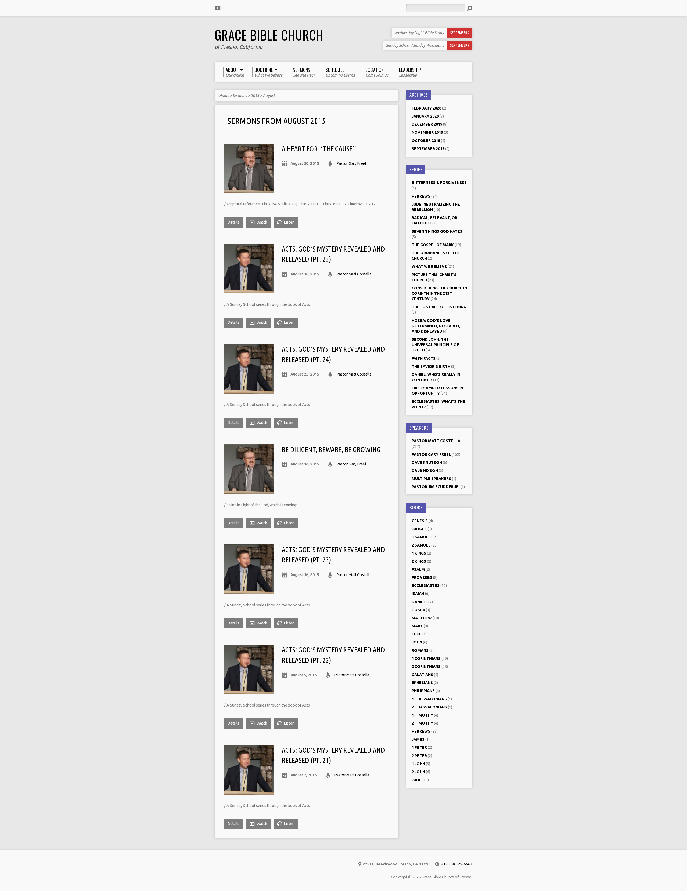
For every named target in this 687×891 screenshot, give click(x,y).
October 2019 (426, 141)
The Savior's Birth (431, 366)
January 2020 (425, 116)
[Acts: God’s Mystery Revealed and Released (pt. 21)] (249, 791)
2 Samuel (421, 545)
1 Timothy (422, 715)
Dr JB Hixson (425, 470)
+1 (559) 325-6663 (456, 864)
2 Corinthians (426, 666)
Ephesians (422, 683)
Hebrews (421, 196)
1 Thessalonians (429, 699)
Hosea (418, 610)
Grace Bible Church (269, 35)
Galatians (422, 674)
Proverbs (422, 577)
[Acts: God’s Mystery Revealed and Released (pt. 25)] (249, 290)
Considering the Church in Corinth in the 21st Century (439, 293)
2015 (255, 95)
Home (224, 95)
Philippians (423, 691)
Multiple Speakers (431, 479)
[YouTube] (217, 7)
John (417, 642)
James (418, 739)
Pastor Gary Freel (351, 163)
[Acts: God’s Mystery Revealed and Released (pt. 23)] (249, 591)
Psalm (418, 569)
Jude (417, 780)
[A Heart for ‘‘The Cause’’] (249, 190)
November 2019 (427, 132)
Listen (288, 222)
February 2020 (426, 108)
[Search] (469, 8)
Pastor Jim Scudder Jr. (436, 487)
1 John (418, 764)
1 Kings (419, 553)
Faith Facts (424, 358)
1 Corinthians (426, 658)
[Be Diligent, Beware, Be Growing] (249, 491)
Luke (417, 634)
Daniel (419, 602)
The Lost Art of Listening (439, 307)
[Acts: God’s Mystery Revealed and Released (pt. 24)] (249, 390)
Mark (417, 626)
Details (233, 222)
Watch (261, 222)
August (269, 95)
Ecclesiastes (426, 585)
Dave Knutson (427, 462)
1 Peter (419, 747)
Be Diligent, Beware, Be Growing (331, 449)
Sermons (240, 95)
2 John (418, 772)
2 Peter (419, 756)
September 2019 (428, 149)
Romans (420, 650)
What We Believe (429, 266)
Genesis (420, 521)
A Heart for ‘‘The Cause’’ (319, 149)
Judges (419, 529)
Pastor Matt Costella (353, 274)
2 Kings (419, 561)
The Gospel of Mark (433, 245)
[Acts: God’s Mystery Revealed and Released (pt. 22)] (249, 691)
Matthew (422, 618)
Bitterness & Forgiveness (439, 182)
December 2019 (427, 124)
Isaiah (418, 593)
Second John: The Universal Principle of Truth (435, 344)
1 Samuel (421, 537)
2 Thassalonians (429, 707)
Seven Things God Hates (437, 231)
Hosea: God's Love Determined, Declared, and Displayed (436, 325)
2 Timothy (422, 723)
